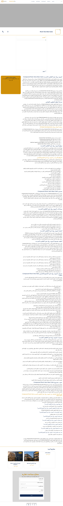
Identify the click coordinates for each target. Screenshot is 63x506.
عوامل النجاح (38, 1)
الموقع (44, 71)
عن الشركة (48, 1)
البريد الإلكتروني (41, 486)
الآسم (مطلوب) (41, 478)
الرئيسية (53, 1)
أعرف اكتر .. (47, 454)
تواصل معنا (33, 1)
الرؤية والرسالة (43, 1)
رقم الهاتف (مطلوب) (40, 482)
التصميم (43, 37)
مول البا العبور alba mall (31, 463)
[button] (31, 37)
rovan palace (47, 452)
